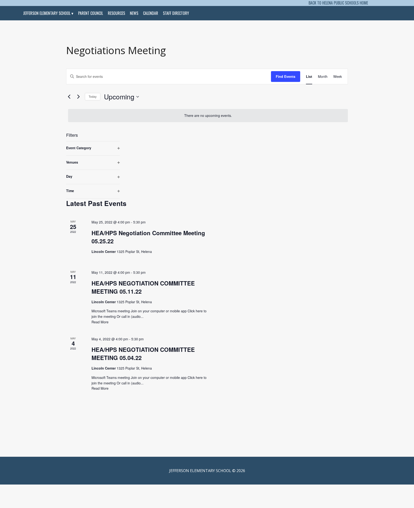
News (134, 13)
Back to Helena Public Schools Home (338, 3)
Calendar (150, 13)
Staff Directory (176, 13)
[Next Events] (78, 97)
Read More (100, 322)
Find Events (285, 76)
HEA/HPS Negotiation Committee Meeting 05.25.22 (148, 237)
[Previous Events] (69, 97)
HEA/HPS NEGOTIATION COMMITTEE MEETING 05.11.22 (143, 287)
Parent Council (90, 13)
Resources (116, 13)
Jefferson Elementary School (46, 13)
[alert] (208, 115)
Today (93, 96)
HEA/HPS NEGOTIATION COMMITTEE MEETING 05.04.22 (143, 353)
